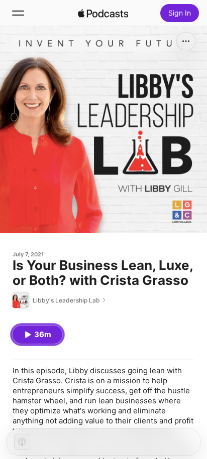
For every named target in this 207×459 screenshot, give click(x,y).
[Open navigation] (18, 13)
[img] (103, 13)
